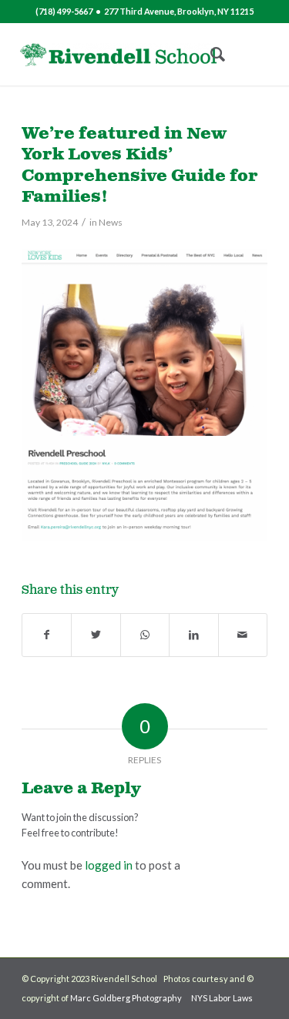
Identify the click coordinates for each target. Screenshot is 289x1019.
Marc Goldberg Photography (126, 998)
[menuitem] (210, 54)
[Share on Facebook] (46, 635)
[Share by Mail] (243, 635)
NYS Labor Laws (222, 998)
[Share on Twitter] (95, 635)
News (111, 222)
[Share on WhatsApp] (145, 635)
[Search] (210, 54)
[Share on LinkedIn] (193, 635)
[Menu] (246, 54)
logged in (109, 865)
